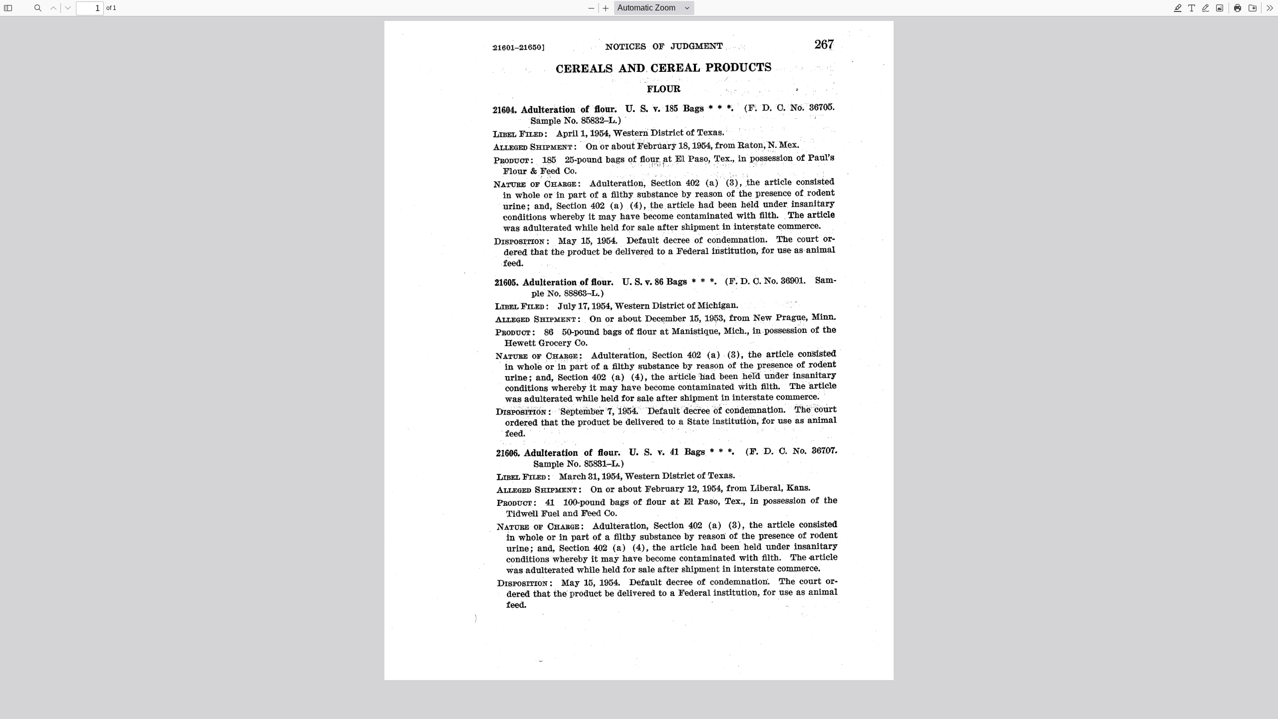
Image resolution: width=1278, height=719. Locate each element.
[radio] (1178, 8)
